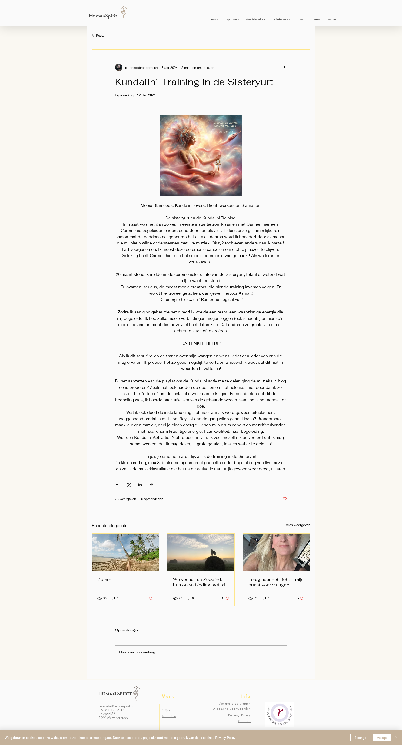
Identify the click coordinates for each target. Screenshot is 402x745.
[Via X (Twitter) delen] (128, 484)
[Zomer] (125, 552)
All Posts (98, 35)
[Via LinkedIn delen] (140, 484)
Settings (360, 737)
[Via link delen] (151, 484)
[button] (301, 19)
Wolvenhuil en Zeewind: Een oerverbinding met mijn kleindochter (201, 582)
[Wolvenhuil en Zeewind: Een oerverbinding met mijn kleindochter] (201, 552)
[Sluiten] (396, 737)
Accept (382, 737)
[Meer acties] (284, 67)
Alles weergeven (298, 525)
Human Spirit (115, 694)
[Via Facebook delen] (117, 484)
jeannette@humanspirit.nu (116, 706)
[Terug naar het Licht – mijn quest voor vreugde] (276, 552)
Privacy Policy (225, 737)
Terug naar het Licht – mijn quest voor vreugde (276, 582)
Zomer (104, 579)
